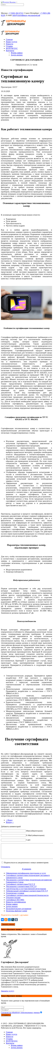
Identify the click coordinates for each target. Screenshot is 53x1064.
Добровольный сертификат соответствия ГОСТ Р (27, 891)
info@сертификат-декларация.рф (26, 15)
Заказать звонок (8, 924)
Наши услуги (11, 42)
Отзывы (9, 46)
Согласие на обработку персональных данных (20, 1012)
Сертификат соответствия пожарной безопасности (27, 895)
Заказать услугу (7, 991)
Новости (9, 44)
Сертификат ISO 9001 (15, 900)
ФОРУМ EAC (12, 48)
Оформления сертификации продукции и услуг (26, 873)
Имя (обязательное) (34, 831)
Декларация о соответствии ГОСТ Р (21, 886)
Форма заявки (17, 53)
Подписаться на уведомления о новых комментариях (26, 863)
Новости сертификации (16, 902)
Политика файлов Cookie (16, 911)
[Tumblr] (16, 919)
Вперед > (10, 822)
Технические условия (15, 893)
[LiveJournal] (12, 919)
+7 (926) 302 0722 (15, 13)
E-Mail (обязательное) (35, 835)
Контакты (10, 50)
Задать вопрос (17, 55)
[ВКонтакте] (2, 919)
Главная (9, 39)
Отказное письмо (13, 897)
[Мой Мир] (9, 919)
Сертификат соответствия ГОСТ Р (20, 884)
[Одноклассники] (5, 919)
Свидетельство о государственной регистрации (26, 889)
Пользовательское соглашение (18, 909)
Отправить (5, 867)
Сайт (28, 840)
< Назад (9, 820)
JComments (26, 869)
